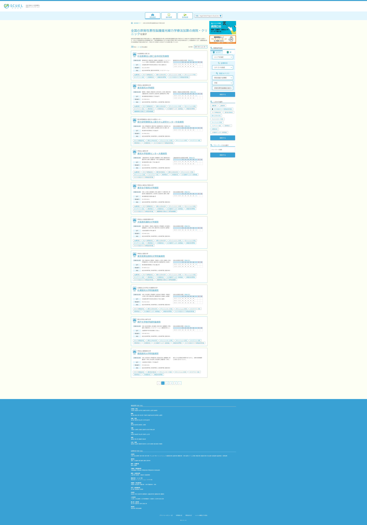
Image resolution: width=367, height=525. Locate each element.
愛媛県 (140, 439)
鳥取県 (132, 434)
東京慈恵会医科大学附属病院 (151, 255)
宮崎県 (151, 443)
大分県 (148, 443)
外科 (136, 494)
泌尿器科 (137, 489)
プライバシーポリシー (165, 515)
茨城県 (149, 415)
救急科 (132, 494)
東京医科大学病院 (145, 87)
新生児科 (161, 498)
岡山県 (140, 434)
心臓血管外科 (150, 494)
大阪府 (132, 429)
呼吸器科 (139, 470)
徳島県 (132, 439)
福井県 (148, 420)
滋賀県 (144, 429)
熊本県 (144, 443)
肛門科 (132, 489)
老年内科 (147, 455)
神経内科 (198, 455)
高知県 (144, 439)
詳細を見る (191, 60)
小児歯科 (136, 460)
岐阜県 (136, 424)
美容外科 (133, 508)
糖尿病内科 (169, 455)
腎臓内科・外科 (152, 484)
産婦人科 (144, 503)
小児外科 (156, 498)
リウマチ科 (149, 479)
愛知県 (132, 424)
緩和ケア (188, 455)
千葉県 (145, 415)
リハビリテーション (141, 479)
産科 (141, 503)
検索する (223, 94)
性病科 (141, 489)
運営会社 (188, 515)
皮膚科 (135, 465)
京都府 (140, 429)
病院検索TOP (137, 23)
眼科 (132, 465)
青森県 (136, 410)
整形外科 (133, 479)
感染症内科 (204, 455)
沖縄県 (160, 443)
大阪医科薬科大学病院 (147, 221)
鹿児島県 (156, 443)
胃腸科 (132, 484)
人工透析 (193, 455)
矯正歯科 (141, 460)
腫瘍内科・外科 (182, 455)
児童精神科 (147, 475)
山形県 (151, 410)
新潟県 (132, 420)
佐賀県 (136, 443)
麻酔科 (162, 494)
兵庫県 (136, 429)
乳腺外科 (137, 503)
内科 (132, 455)
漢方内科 (142, 455)
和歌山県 (152, 429)
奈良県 (148, 429)
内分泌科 (209, 455)
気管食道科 (157, 470)
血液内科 (175, 455)
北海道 (132, 410)
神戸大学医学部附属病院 (149, 321)
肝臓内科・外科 (144, 484)
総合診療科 (136, 455)
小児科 (132, 498)
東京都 (132, 415)
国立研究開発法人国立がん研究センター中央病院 (160, 121)
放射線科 (214, 455)
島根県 (136, 434)
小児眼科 (151, 498)
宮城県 (144, 410)
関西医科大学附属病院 (147, 353)
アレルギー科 (153, 455)
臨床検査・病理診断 (222, 455)
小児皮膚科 (137, 498)
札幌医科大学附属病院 (147, 290)
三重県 (144, 424)
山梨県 (160, 415)
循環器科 (144, 494)
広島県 (144, 434)
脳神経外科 (157, 494)
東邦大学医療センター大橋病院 (152, 153)
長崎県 (140, 443)
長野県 (136, 420)
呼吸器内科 (145, 470)
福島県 (155, 410)
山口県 (148, 434)
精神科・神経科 (140, 475)
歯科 (132, 460)
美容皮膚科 (139, 508)
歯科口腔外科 (147, 460)
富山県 (140, 420)
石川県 (144, 420)
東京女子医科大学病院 (147, 187)
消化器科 (137, 484)
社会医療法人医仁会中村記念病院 (153, 55)
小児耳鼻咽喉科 (145, 498)
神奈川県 (137, 415)
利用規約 (178, 515)
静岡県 (140, 424)
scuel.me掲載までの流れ (201, 515)
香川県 (136, 439)
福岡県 (132, 443)
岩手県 (140, 410)
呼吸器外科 (151, 470)
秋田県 (148, 410)
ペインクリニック (161, 455)
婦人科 (132, 503)
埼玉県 (141, 415)
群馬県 (156, 415)
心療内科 (133, 475)
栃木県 (153, 415)
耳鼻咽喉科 (134, 470)
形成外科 (139, 494)
